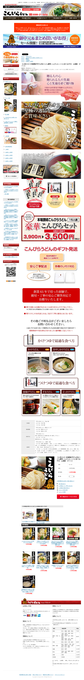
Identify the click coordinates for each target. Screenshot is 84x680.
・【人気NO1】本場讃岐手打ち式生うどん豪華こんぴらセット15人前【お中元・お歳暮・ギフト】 (11, 233)
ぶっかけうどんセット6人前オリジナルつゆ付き (28, 542)
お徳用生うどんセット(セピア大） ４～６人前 (43, 522)
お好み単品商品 (8, 146)
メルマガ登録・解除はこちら (11, 256)
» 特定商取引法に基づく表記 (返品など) (65, 481)
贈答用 (6, 125)
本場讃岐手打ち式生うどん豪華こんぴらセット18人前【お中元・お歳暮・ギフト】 (27, 590)
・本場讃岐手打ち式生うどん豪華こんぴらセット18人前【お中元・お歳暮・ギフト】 (11, 238)
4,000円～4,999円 (8, 161)
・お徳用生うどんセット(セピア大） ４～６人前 (11, 229)
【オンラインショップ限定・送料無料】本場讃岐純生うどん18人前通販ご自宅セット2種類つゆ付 (57, 543)
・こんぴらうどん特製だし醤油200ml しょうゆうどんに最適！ (11, 221)
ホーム (22, 56)
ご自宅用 (7, 136)
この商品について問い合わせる (65, 485)
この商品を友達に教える (64, 488)
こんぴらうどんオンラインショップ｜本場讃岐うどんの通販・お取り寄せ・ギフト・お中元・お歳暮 (41, 4)
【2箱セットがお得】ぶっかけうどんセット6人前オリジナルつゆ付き (43, 542)
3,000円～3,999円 (8, 158)
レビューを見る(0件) (63, 490)
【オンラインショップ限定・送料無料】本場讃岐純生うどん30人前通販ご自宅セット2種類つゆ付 (72, 543)
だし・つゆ (7, 98)
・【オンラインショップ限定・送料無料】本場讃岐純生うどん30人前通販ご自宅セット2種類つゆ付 (11, 216)
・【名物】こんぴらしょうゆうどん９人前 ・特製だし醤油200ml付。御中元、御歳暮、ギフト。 (11, 225)
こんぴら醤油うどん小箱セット (28, 521)
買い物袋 (7, 114)
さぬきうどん (8, 81)
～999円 (7, 149)
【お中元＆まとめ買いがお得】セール (34, 57)
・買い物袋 (6, 194)
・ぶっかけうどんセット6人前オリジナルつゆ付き (11, 187)
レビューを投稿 (62, 492)
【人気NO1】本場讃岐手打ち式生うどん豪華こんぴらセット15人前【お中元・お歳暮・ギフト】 (72, 567)
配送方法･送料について (48, 674)
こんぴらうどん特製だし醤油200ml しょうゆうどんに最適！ (27, 566)
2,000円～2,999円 (8, 155)
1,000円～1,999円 (8, 152)
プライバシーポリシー (60, 674)
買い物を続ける (62, 483)
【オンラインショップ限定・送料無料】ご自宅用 (11, 122)
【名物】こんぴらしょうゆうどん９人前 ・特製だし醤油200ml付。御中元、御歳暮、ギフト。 (42, 567)
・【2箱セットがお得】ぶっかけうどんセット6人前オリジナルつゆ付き (11, 190)
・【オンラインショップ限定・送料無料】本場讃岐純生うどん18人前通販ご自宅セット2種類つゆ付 (11, 211)
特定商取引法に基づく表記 (25, 674)
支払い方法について (37, 674)
